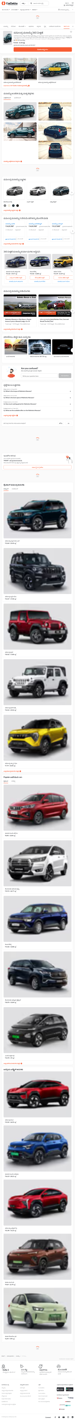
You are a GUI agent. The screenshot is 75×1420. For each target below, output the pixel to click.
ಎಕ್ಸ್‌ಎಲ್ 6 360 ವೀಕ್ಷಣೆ (16, 277)
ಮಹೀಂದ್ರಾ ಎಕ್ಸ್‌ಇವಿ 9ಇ (11, 1228)
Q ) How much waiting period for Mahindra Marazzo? (20, 404)
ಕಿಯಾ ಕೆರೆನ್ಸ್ (33, 271)
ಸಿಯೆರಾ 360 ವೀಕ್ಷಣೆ (63, 277)
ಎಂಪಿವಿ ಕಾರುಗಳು (10, 356)
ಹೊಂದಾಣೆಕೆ (20, 239)
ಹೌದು (60, 423)
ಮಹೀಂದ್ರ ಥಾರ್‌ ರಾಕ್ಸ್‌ (10, 707)
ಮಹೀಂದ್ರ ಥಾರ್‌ (9, 652)
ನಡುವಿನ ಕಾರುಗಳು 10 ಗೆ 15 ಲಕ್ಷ (38, 356)
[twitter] (59, 1417)
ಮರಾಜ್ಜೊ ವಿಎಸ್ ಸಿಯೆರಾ (64, 281)
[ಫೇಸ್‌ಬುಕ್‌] (55, 1417)
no (68, 423)
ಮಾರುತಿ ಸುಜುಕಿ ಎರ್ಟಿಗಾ (11, 833)
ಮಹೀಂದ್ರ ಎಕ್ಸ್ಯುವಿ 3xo (11, 763)
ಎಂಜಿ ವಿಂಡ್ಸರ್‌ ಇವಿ (9, 1055)
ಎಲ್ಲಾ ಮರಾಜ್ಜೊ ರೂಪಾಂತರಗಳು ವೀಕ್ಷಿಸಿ (13, 243)
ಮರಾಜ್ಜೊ (5, 26)
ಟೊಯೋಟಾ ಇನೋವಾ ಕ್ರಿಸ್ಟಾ (12, 889)
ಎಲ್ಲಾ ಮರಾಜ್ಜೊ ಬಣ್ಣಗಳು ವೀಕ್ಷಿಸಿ (11, 210)
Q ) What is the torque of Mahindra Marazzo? (18, 391)
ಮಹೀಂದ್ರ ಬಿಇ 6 (9, 1120)
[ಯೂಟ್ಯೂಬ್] (64, 1417)
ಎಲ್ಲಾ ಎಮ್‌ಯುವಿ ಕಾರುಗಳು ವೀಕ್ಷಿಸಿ (12, 1063)
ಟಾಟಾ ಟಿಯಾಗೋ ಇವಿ (10, 1336)
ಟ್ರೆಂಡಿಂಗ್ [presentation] (6, 781)
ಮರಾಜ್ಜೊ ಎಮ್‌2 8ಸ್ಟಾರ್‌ (35, 224)
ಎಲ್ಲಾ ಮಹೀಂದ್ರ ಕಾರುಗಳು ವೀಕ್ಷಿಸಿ (11, 771)
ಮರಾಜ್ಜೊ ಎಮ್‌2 (10, 224)
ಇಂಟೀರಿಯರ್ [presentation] (17, 97)
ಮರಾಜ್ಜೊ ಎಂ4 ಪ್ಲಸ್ (57, 224)
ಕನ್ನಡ (66, 3)
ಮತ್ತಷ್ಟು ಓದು (69, 37)
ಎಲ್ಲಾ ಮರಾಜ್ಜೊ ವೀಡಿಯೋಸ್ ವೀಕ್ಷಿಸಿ (12, 329)
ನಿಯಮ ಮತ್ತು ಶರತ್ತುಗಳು (7, 1393)
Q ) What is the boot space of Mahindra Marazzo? (19, 397)
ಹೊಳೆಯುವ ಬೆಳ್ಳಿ (8, 202)
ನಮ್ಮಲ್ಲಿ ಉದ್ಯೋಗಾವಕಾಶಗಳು (7, 1390)
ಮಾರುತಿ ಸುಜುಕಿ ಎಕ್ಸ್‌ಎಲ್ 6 (13, 271)
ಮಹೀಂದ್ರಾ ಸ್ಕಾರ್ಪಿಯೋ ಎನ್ (12, 541)
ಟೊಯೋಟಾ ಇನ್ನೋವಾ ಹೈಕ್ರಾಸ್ (13, 1000)
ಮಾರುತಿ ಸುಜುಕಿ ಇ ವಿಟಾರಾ (12, 1174)
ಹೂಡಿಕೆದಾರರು (5, 1401)
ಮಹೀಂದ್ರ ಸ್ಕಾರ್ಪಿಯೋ (10, 596)
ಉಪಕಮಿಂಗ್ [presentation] (15, 489)
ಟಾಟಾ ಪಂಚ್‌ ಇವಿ (9, 1282)
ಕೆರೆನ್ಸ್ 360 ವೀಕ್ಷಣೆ (40, 277)
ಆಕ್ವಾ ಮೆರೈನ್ (53, 202)
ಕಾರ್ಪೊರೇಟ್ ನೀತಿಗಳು (6, 1398)
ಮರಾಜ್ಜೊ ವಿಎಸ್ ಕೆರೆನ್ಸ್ (39, 281)
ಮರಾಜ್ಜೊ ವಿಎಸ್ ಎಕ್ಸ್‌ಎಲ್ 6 (16, 281)
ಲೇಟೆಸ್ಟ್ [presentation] (13, 781)
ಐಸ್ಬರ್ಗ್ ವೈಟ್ (30, 202)
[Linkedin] (72, 1417)
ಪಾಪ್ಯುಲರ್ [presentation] (6, 489)
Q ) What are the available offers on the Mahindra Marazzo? (22, 410)
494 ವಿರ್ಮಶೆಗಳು (21, 40)
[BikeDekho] (59, 1398)
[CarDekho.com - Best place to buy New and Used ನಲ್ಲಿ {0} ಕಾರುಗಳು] (10, 3)
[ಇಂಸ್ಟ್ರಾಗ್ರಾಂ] (68, 1417)
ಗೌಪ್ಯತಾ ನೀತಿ (4, 1396)
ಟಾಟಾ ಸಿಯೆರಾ (57, 271)
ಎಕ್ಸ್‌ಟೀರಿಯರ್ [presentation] (7, 97)
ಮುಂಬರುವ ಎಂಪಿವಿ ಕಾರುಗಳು (61, 356)
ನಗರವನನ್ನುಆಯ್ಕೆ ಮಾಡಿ (66, 9)
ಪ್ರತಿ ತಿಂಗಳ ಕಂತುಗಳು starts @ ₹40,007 (24, 45)
